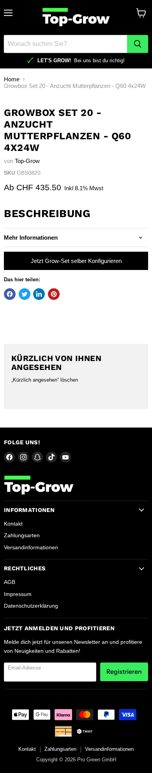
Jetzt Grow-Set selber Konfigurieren (76, 261)
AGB (9, 582)
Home (11, 79)
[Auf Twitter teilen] (24, 294)
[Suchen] (137, 44)
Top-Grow (27, 161)
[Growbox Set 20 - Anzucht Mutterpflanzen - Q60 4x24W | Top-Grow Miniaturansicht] (16, 113)
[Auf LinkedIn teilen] (39, 294)
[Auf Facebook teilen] (10, 294)
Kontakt (13, 524)
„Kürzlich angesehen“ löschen (44, 380)
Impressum (18, 594)
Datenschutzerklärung (31, 606)
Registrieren (124, 671)
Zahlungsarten (22, 535)
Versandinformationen (31, 547)
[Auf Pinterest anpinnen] (54, 294)
